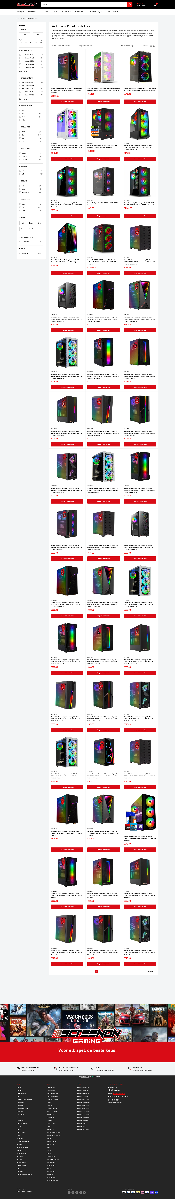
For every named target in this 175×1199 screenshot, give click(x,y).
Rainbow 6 (50, 1129)
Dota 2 (19, 1135)
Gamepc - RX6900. (83, 1096)
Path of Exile (51, 1123)
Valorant (49, 1168)
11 (110, 971)
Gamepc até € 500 (83, 1087)
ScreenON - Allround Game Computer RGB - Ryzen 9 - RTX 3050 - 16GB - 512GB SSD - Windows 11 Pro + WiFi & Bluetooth (67, 90)
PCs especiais (66, 12)
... (106, 971)
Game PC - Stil (81, 1126)
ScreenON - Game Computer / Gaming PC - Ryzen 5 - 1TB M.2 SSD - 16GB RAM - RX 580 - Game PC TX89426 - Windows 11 (67, 833)
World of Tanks (51, 1177)
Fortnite (19, 1159)
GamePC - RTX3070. (83, 1108)
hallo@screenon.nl (119, 1093)
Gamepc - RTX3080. (83, 1111)
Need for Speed (52, 1111)
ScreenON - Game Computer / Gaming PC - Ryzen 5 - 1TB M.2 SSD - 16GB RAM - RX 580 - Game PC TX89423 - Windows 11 (140, 838)
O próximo (150, 971)
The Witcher (51, 1162)
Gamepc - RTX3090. (83, 1114)
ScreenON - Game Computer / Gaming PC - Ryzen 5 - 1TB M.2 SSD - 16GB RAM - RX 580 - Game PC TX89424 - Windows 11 (103, 833)
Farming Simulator (22, 1147)
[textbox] (24, 34)
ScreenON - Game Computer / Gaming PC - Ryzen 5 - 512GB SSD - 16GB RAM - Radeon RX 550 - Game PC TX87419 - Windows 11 (66, 719)
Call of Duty (20, 1114)
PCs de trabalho (32, 12)
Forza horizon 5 (21, 1162)
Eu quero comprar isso (67, 101)
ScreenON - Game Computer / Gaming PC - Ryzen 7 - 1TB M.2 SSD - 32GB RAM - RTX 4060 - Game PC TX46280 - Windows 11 (139, 147)
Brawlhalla (20, 1111)
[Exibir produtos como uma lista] (154, 46)
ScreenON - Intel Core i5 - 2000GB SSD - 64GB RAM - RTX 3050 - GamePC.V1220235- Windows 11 (102, 146)
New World (50, 1114)
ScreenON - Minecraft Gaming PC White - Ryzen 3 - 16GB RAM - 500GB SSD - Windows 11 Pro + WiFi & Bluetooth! (103, 89)
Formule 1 (20, 1156)
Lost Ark (49, 1102)
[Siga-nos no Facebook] (69, 1192)
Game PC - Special (83, 1129)
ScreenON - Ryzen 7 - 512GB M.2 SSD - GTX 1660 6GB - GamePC (102, 204)
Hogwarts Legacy (52, 1096)
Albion (19, 1087)
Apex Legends (21, 1093)
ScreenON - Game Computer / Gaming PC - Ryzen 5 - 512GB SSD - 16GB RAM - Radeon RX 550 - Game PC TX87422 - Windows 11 (102, 662)
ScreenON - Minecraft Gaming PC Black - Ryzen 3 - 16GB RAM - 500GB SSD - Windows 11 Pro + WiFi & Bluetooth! (140, 89)
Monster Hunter (52, 1108)
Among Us (20, 1090)
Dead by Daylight (22, 1123)
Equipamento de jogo (95, 12)
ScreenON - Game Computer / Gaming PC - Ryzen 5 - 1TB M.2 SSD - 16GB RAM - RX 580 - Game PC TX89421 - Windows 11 (103, 895)
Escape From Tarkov (23, 1141)
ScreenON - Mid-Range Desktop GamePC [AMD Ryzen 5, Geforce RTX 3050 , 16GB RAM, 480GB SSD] (67, 261)
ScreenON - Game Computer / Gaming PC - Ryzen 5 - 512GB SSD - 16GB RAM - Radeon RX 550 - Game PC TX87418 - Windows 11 (102, 719)
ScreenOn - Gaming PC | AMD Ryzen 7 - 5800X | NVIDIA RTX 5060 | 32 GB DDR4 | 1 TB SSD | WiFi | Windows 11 (139, 204)
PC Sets (45, 12)
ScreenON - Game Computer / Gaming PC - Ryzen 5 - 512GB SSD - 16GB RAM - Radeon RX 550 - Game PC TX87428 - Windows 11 (139, 547)
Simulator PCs (78, 12)
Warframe (50, 1174)
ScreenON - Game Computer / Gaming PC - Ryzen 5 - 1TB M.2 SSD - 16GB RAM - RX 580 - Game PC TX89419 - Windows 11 (139, 895)
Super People (51, 1156)
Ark (18, 1096)
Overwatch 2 (51, 1117)
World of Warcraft (52, 1180)
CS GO (18, 1117)
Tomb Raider (51, 1165)
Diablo (19, 1129)
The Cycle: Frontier (53, 1159)
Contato (115, 12)
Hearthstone (51, 1090)
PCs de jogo (20, 12)
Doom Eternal (21, 1132)
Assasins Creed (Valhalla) (24, 1099)
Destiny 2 (20, 1126)
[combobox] (84, 4)
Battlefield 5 (20, 1105)
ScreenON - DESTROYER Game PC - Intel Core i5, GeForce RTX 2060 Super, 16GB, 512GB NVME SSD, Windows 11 (101, 262)
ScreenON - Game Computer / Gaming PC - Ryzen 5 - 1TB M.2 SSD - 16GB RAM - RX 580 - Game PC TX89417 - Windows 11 (103, 952)
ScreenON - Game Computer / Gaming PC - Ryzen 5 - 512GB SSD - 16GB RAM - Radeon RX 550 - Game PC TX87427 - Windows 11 (66, 604)
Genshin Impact (22, 1165)
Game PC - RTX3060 (83, 1102)
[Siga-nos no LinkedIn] (84, 1192)
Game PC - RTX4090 (83, 1120)
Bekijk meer (23, 71)
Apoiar (108, 12)
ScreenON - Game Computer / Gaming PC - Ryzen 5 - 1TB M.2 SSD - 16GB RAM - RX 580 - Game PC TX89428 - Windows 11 (140, 776)
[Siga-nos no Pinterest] (76, 1192)
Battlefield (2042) (22, 1108)
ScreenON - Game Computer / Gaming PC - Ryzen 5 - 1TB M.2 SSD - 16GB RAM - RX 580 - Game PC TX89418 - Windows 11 (67, 952)
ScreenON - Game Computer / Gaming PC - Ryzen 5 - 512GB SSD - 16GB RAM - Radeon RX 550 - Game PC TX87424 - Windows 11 (139, 604)
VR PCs (56, 12)
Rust (48, 1147)
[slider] (20, 40)
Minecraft (50, 1105)
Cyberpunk (20, 1120)
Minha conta (141, 5)
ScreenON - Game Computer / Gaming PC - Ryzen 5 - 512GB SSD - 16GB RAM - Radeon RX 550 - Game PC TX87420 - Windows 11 (139, 662)
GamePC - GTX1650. (83, 1099)
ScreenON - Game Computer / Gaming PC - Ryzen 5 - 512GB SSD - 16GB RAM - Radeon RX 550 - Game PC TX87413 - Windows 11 (102, 776)
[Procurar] (129, 4)
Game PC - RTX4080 (83, 1117)
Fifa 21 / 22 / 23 (21, 1150)
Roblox (49, 1138)
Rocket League (52, 1141)
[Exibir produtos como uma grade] (151, 46)
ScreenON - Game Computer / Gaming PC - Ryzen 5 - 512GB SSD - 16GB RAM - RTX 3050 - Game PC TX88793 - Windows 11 (67, 205)
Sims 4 (49, 1150)
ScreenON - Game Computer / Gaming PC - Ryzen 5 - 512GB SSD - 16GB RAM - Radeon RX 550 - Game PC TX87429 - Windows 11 (102, 547)
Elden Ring (20, 1138)
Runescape (50, 1144)
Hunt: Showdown (52, 1093)
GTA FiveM (20, 1171)
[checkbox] (32, 55)
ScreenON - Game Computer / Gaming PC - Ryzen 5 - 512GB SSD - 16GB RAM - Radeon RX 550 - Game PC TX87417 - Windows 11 (139, 719)
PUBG (49, 1126)
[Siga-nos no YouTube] (80, 1192)
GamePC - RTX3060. (83, 1105)
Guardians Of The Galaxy (24, 1174)
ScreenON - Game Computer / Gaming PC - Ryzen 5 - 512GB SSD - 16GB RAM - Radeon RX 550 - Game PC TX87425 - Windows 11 (102, 604)
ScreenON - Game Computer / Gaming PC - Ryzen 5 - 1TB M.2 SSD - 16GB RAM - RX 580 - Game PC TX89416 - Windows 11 (139, 952)
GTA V (18, 1168)
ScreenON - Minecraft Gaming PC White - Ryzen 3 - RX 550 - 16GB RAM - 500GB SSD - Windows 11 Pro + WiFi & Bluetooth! (66, 147)
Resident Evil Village (53, 1135)
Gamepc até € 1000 (83, 1090)
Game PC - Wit (81, 1123)
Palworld (49, 1120)
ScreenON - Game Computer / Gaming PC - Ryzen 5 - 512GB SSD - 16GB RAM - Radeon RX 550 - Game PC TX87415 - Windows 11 (66, 776)
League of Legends (53, 1099)
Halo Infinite (51, 1087)
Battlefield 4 (20, 1102)
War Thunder (51, 1171)
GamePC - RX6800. (83, 1093)
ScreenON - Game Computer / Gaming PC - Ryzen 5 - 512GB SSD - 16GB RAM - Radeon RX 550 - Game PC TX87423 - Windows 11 (66, 662)
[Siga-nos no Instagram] (72, 1192)
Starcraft (49, 1153)
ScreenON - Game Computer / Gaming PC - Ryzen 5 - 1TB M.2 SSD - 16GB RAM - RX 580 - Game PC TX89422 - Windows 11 (67, 895)
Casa (18, 18)
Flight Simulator (22, 1153)
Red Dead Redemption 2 (54, 1132)
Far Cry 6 (19, 1144)
